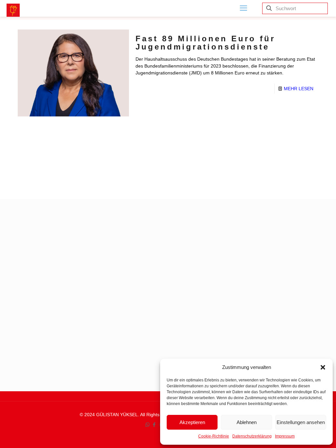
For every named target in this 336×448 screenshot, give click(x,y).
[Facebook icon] (154, 424)
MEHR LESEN (298, 88)
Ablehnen (247, 422)
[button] (323, 367)
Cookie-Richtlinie (213, 436)
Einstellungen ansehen (301, 422)
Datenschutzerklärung (252, 436)
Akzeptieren (192, 422)
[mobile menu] (243, 8)
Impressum (285, 436)
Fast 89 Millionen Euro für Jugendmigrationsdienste (205, 42)
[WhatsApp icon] (147, 424)
